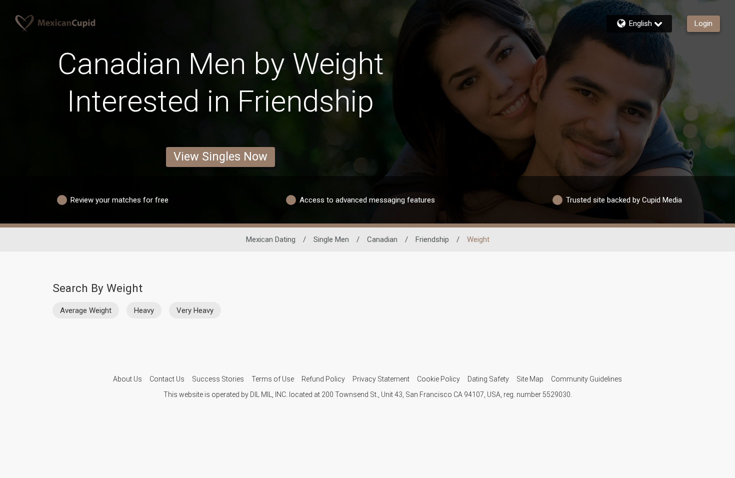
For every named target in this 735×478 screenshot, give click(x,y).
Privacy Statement (381, 379)
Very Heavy (195, 310)
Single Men (331, 239)
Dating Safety (488, 379)
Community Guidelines (586, 379)
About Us (127, 379)
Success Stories (218, 379)
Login (703, 23)
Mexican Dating (271, 239)
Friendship (432, 239)
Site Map (530, 379)
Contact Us (167, 379)
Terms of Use (273, 379)
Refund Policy (323, 379)
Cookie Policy (438, 379)
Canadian (382, 239)
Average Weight (86, 310)
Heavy (144, 310)
